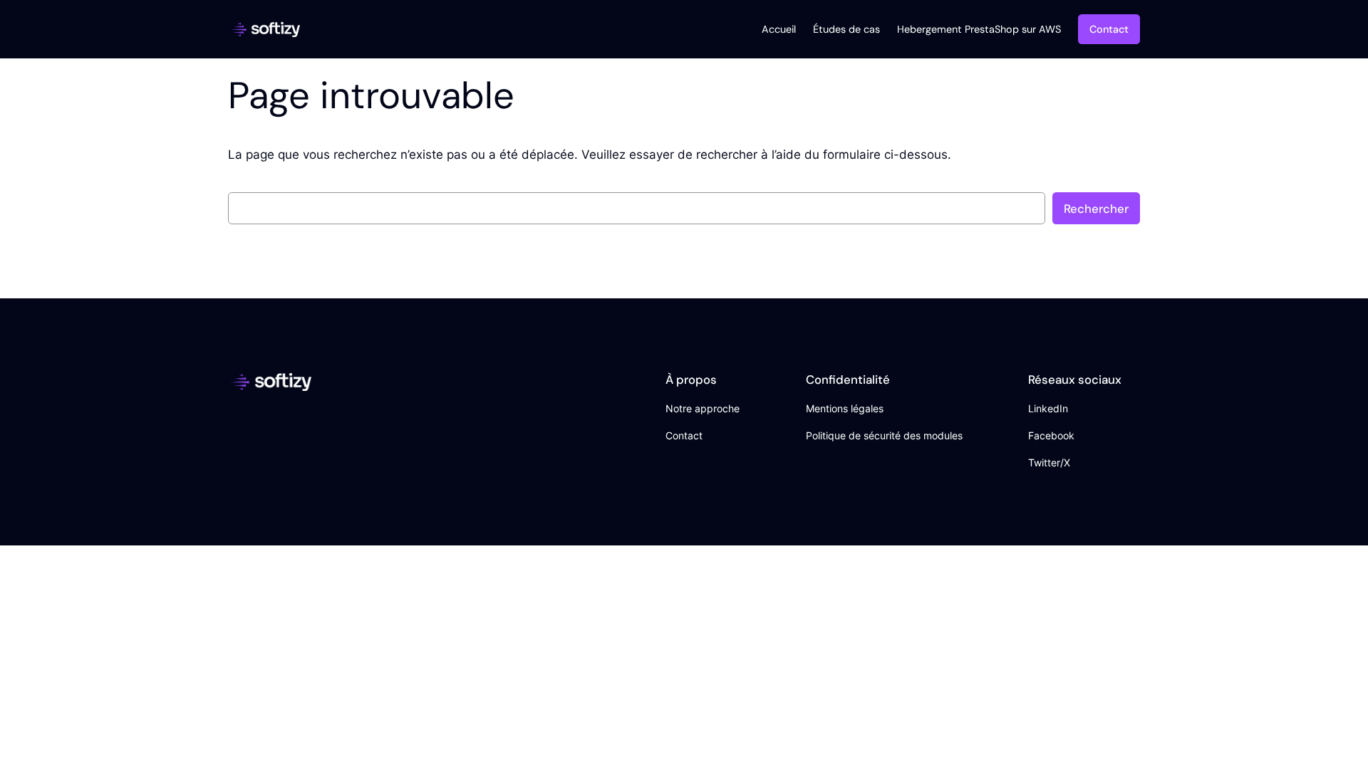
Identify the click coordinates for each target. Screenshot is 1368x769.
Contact (1109, 29)
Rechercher (1096, 208)
